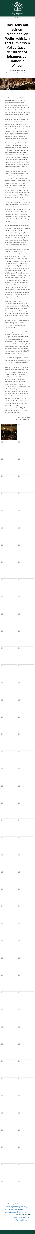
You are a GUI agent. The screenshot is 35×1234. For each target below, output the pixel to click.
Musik (28, 73)
